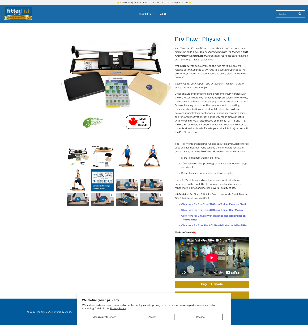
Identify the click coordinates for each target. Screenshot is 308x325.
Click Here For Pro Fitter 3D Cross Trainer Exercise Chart (213, 204)
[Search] (300, 13)
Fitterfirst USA (43, 311)
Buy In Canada (212, 284)
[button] (146, 14)
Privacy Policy (118, 308)
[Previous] (61, 84)
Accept (152, 317)
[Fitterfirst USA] (18, 13)
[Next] (169, 84)
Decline (200, 317)
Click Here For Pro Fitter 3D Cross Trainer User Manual (212, 210)
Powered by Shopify (62, 311)
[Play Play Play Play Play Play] (115, 84)
